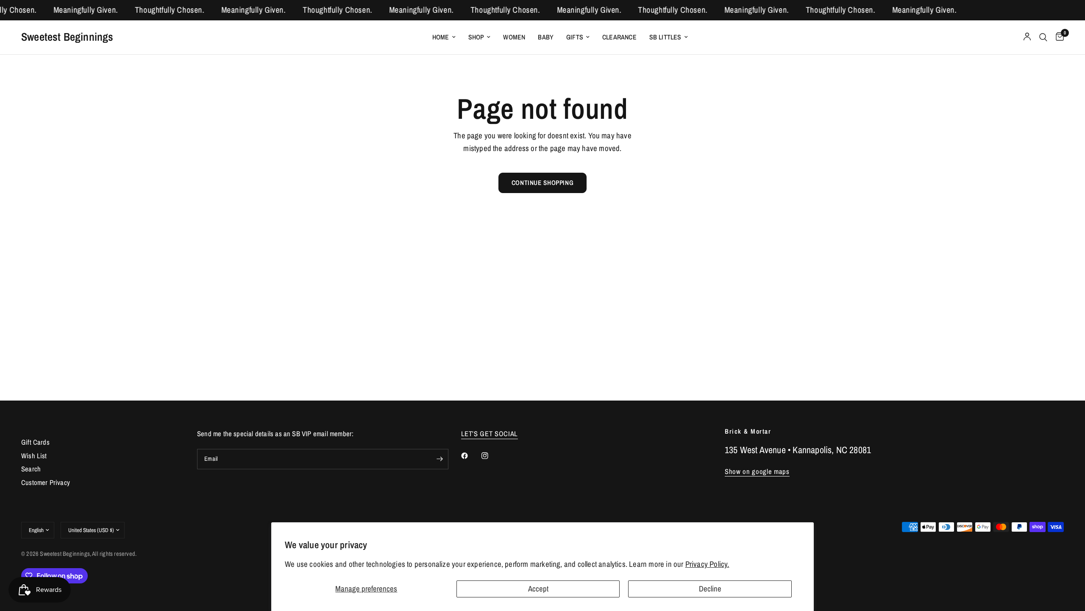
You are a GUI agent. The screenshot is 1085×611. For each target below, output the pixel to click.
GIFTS (574, 37)
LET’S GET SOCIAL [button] (489, 434)
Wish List (34, 455)
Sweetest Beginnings (67, 36)
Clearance (619, 37)
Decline (710, 588)
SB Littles (665, 37)
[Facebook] (470, 455)
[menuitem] (444, 37)
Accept (538, 588)
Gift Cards (35, 442)
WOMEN (514, 37)
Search (31, 469)
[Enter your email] (439, 459)
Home (440, 37)
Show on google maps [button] (757, 472)
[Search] (1043, 37)
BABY (546, 37)
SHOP (476, 37)
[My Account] (1027, 37)
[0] (1058, 37)
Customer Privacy (45, 482)
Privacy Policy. (707, 564)
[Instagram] (490, 455)
